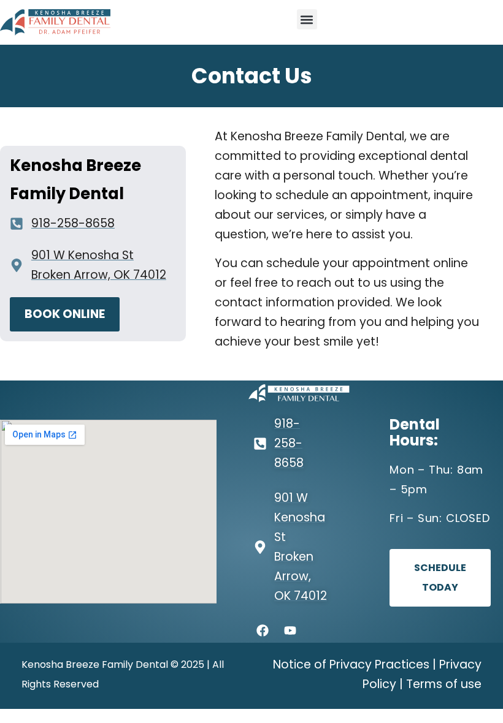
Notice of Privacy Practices (351, 664)
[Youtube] (290, 630)
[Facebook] (262, 630)
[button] (307, 19)
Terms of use (444, 684)
